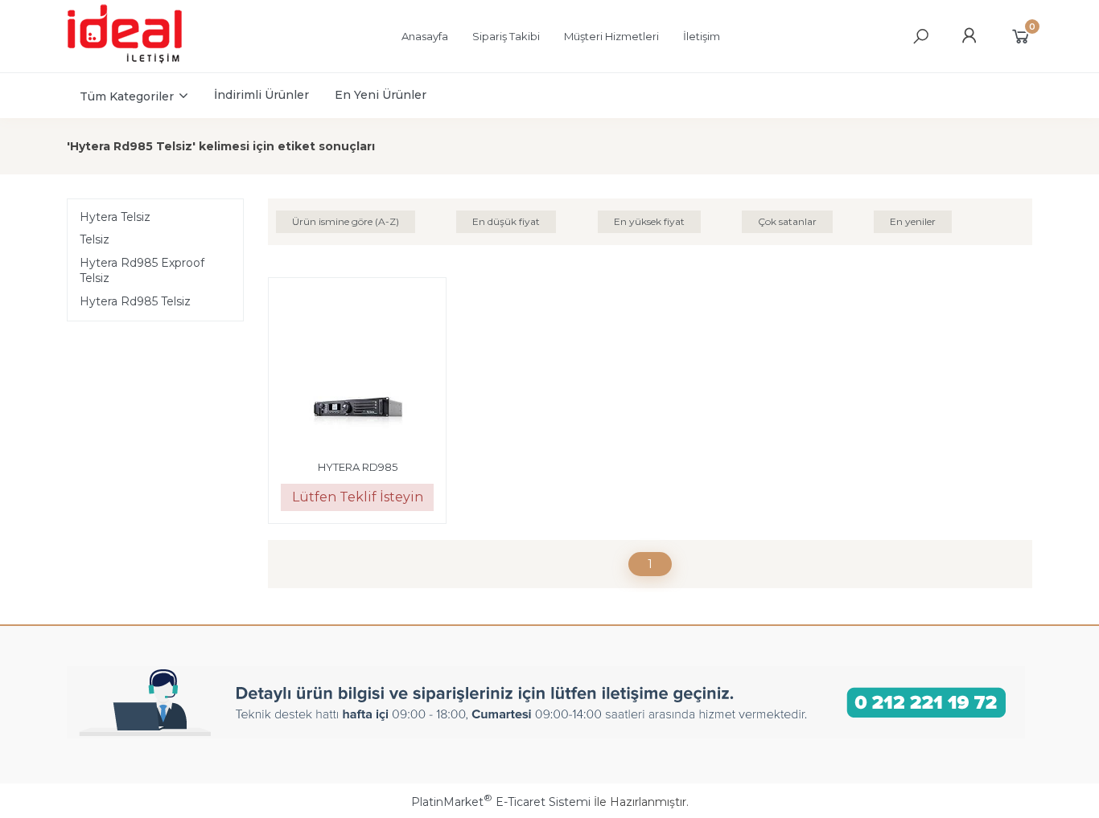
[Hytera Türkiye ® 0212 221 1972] (140, 61)
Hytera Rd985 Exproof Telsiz (142, 271)
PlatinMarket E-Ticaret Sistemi (501, 802)
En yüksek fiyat (649, 221)
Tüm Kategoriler (127, 96)
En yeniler (913, 221)
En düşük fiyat (506, 221)
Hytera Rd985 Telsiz (135, 301)
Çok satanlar (787, 221)
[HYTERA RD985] (357, 369)
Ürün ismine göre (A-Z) (345, 221)
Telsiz (94, 239)
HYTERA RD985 (357, 466)
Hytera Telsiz (115, 217)
